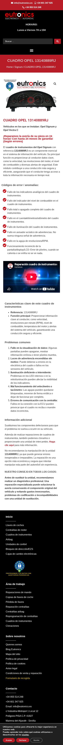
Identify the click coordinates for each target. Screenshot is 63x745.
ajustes (25, 734)
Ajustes (36, 740)
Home (9, 67)
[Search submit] (57, 41)
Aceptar (9, 740)
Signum (19, 67)
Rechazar (22, 740)
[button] (31, 50)
